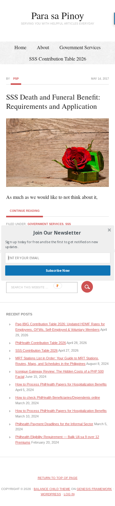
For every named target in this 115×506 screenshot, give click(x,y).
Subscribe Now (57, 270)
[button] (56, 232)
